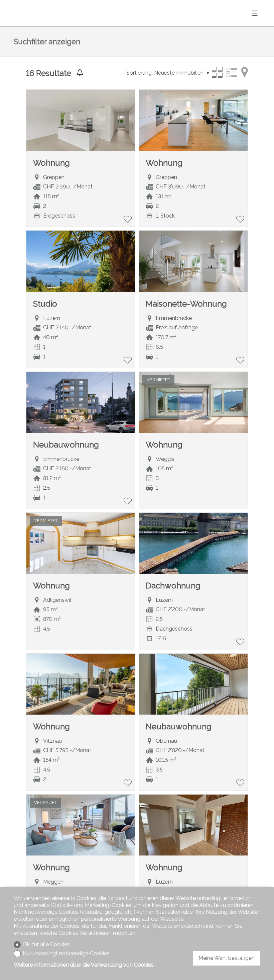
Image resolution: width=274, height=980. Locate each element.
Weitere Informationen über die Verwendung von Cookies (84, 965)
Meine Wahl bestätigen (226, 958)
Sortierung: (139, 73)
